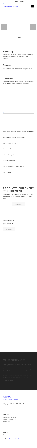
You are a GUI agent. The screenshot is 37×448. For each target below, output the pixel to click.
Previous (4, 27)
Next (33, 27)
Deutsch (16, 1)
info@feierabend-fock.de (13, 439)
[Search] (27, 6)
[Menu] (31, 6)
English (22, 1)
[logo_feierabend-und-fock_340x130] (15, 6)
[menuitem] (16, 1)
